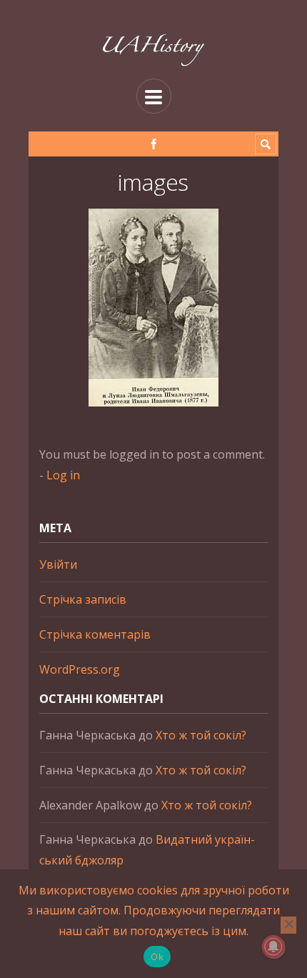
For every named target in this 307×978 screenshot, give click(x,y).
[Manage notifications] (273, 946)
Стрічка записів (82, 599)
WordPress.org (79, 669)
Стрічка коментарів (95, 634)
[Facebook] (153, 143)
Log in (63, 475)
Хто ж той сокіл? (201, 735)
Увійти (58, 564)
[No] (288, 925)
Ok (157, 956)
